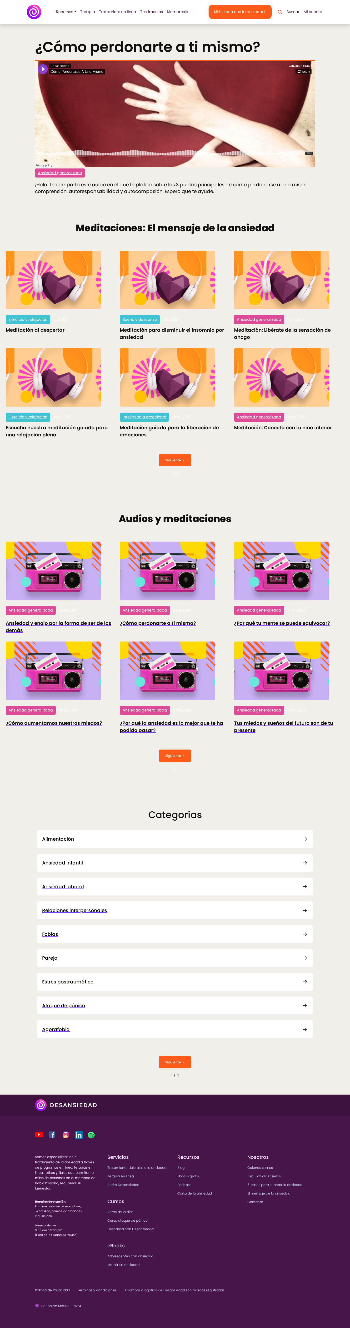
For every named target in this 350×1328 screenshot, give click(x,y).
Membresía (177, 12)
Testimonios (151, 12)
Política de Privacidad (52, 1290)
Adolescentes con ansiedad (130, 1256)
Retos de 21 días (120, 1212)
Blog (181, 1167)
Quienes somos (260, 1167)
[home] (34, 12)
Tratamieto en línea (117, 12)
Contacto (255, 1202)
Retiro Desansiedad (123, 1184)
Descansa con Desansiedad (130, 1229)
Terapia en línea (120, 1176)
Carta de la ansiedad (194, 1193)
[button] (64, 12)
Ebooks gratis (188, 1176)
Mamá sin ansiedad (123, 1264)
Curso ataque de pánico (127, 1220)
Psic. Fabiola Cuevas (264, 1176)
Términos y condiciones (96, 1290)
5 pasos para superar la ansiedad (274, 1184)
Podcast (184, 1184)
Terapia (87, 12)
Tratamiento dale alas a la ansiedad (136, 1167)
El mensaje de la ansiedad (268, 1193)
